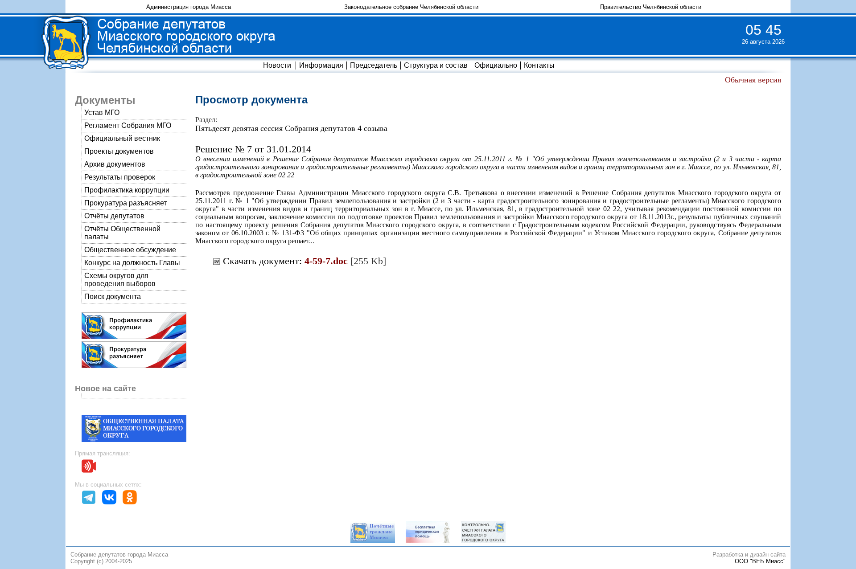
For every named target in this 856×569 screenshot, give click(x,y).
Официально (495, 65)
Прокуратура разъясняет (125, 203)
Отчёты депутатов (114, 216)
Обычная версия (753, 79)
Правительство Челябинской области (650, 7)
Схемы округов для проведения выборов (120, 279)
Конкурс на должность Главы (132, 262)
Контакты (539, 65)
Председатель (373, 65)
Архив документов (114, 164)
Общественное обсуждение (130, 250)
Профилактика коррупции (126, 190)
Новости (277, 65)
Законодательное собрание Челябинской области (411, 7)
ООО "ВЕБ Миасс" (760, 561)
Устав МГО (101, 112)
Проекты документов (119, 151)
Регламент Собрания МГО (127, 125)
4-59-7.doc (326, 260)
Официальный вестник (122, 138)
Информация (321, 65)
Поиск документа (112, 296)
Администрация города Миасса (188, 7)
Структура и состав (436, 65)
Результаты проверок (119, 177)
